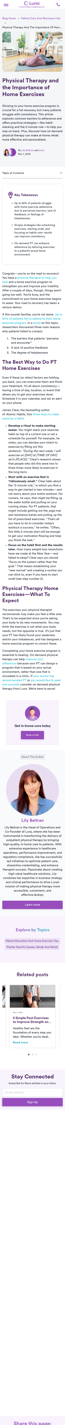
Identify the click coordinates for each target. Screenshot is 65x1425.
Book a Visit (32, 735)
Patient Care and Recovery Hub (40, 18)
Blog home (9, 18)
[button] (6, 4)
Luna (41, 150)
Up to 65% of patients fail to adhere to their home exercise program (32, 318)
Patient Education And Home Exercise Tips (32, 941)
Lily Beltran (27, 150)
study (37, 322)
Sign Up (32, 1102)
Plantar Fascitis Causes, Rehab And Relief (32, 947)
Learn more (32, 904)
